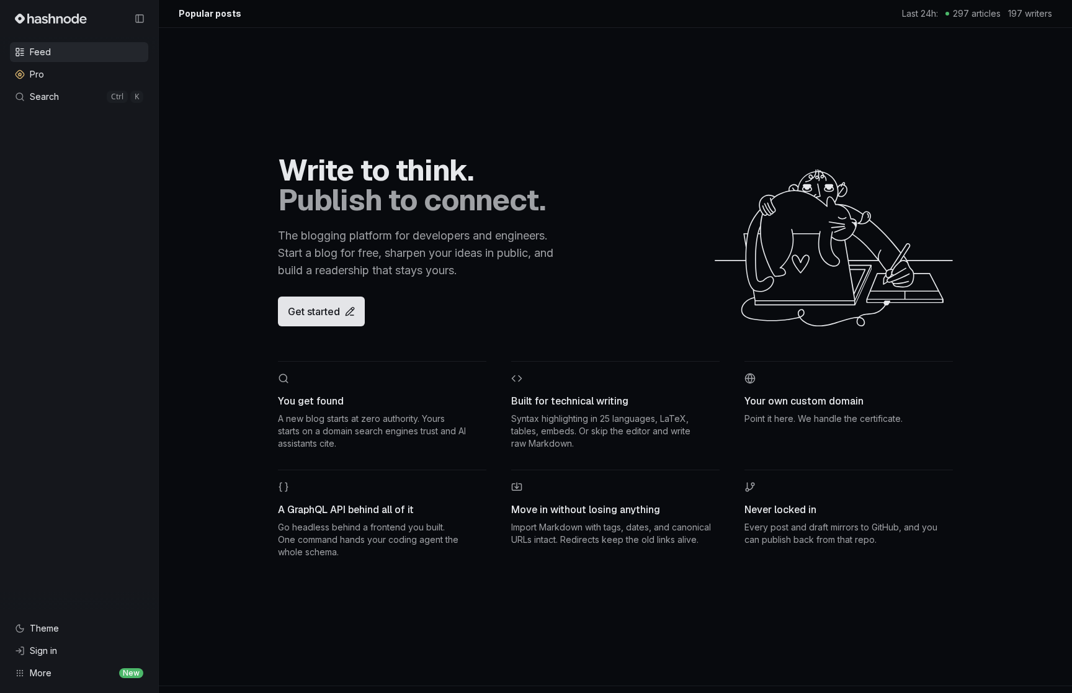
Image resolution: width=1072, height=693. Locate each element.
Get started (314, 311)
